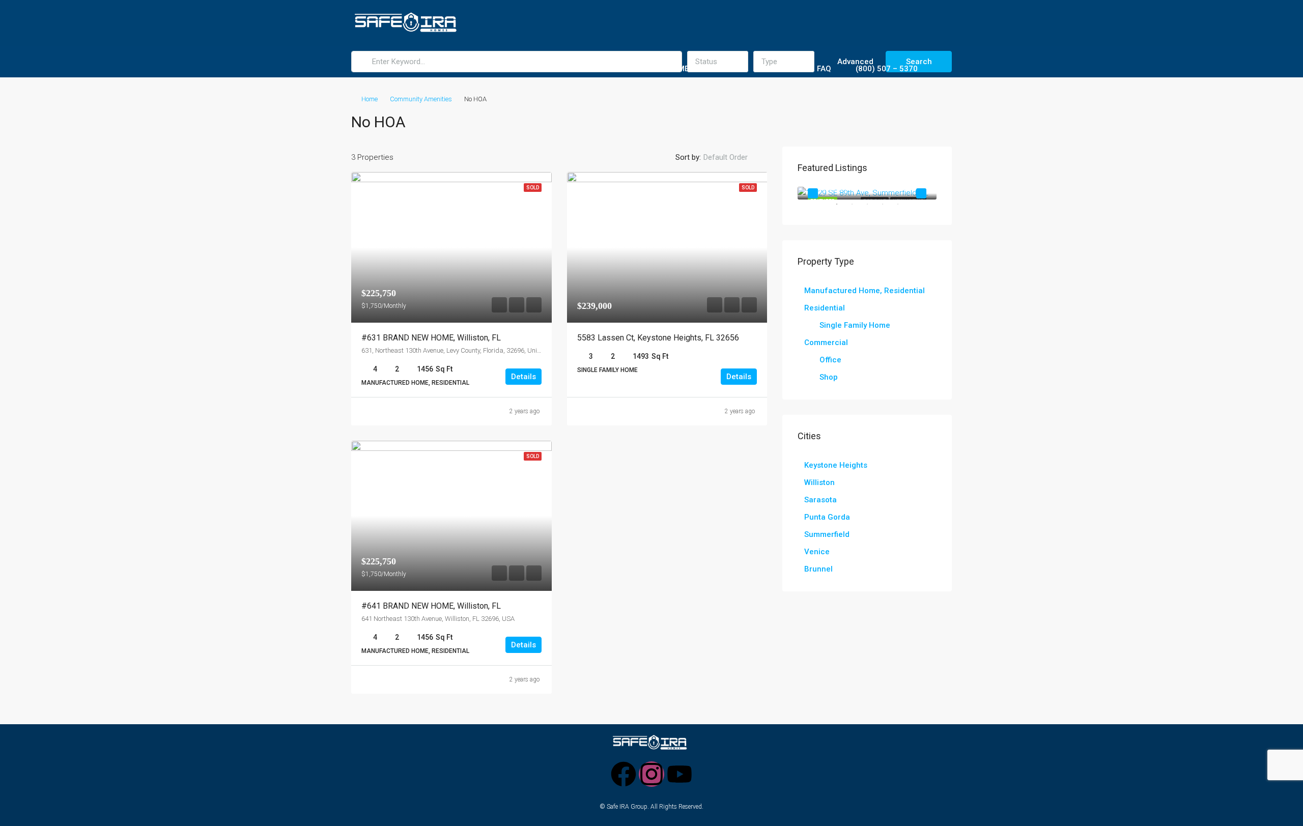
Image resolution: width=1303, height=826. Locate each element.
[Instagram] (651, 774)
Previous (813, 193)
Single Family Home (854, 325)
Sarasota (820, 499)
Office (830, 359)
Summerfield (826, 534)
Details (523, 376)
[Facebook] (623, 774)
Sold (532, 187)
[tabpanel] (867, 193)
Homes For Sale (501, 68)
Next (921, 193)
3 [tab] (872, 208)
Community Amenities (421, 99)
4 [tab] (888, 208)
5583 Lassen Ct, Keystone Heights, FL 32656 (658, 338)
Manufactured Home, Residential (864, 290)
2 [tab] (857, 208)
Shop (828, 377)
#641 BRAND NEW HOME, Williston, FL (431, 606)
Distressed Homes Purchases (680, 68)
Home (444, 68)
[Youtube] (679, 774)
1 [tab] (842, 208)
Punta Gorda (827, 517)
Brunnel (818, 569)
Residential (824, 307)
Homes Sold (582, 68)
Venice (817, 551)
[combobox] (734, 157)
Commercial (826, 342)
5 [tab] (903, 208)
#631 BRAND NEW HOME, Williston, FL (431, 338)
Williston (819, 482)
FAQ (824, 68)
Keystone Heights (835, 465)
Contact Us (778, 68)
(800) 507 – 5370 (887, 68)
